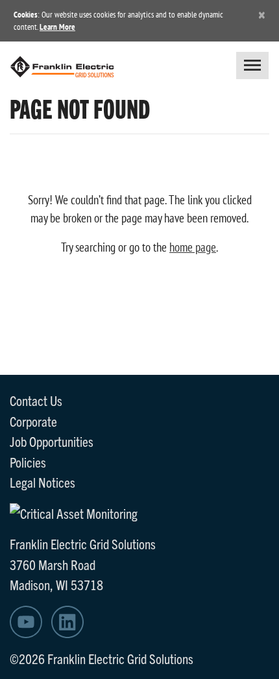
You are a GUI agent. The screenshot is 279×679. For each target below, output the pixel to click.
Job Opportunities (51, 441)
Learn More (57, 26)
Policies (28, 461)
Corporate (33, 420)
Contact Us (36, 400)
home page (192, 247)
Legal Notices (42, 481)
